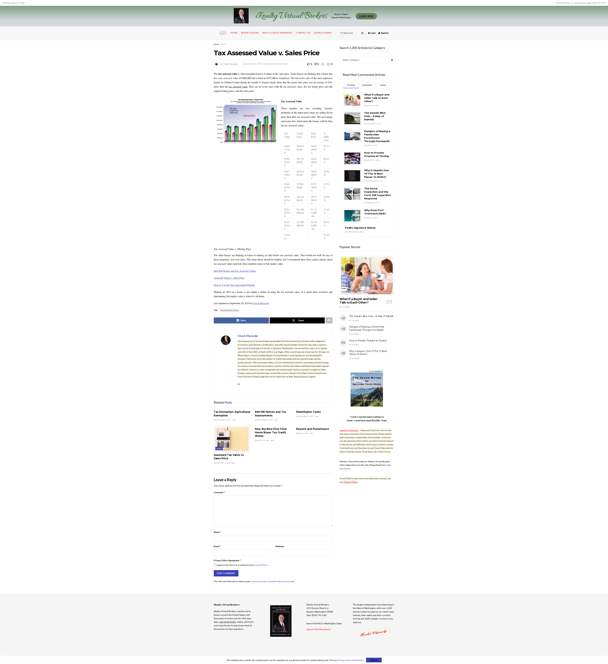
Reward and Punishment (312, 428)
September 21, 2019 (264, 420)
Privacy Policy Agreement (227, 560)
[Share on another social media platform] (329, 320)
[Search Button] (362, 32)
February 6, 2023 (222, 463)
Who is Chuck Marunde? (277, 33)
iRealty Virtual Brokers (291, 16)
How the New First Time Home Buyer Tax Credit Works (271, 432)
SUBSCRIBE (366, 16)
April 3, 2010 (303, 433)
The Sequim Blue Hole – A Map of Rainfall (375, 116)
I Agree (374, 659)
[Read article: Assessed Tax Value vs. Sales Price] (232, 439)
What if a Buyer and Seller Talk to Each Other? (376, 98)
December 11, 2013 (306, 416)
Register (384, 33)
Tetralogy (346, 33)
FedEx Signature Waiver (360, 227)
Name (218, 532)
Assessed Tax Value (229, 310)
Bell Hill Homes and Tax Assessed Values (235, 270)
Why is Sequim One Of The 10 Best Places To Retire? (376, 173)
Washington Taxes (308, 411)
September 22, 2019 (252, 64)
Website (280, 546)
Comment (219, 492)
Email (217, 546)
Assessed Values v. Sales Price (229, 277)
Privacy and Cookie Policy (351, 660)
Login (373, 33)
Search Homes (323, 33)
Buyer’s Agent (250, 33)
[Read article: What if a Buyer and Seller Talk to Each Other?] (367, 275)
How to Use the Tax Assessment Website (234, 285)
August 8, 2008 (262, 440)
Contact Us (303, 33)
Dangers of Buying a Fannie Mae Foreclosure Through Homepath (366, 328)
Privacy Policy (260, 565)
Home (234, 33)
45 (234, 463)
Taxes (223, 44)
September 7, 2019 (223, 420)
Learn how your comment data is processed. (273, 581)
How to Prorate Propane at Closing (367, 340)
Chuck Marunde (230, 64)
